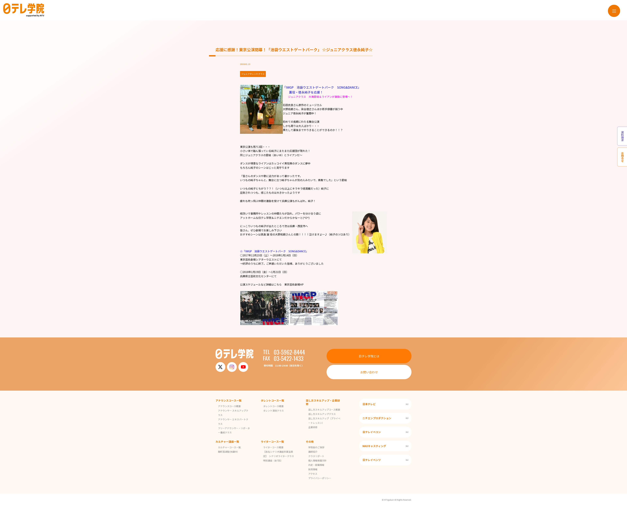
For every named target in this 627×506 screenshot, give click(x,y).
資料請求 (622, 136)
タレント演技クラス (273, 410)
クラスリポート (316, 456)
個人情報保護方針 (317, 460)
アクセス (312, 473)
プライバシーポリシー (319, 478)
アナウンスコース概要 (229, 406)
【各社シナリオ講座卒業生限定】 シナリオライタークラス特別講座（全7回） (278, 456)
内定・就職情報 (316, 465)
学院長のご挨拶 (316, 447)
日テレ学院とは (369, 356)
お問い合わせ (369, 372)
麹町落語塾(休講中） (228, 451)
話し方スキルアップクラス (322, 414)
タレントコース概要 (273, 406)
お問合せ (622, 157)
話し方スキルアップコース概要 (324, 409)
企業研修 (312, 427)
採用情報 (312, 469)
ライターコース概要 (273, 447)
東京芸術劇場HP (294, 284)
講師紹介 (312, 451)
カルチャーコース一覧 (229, 447)
